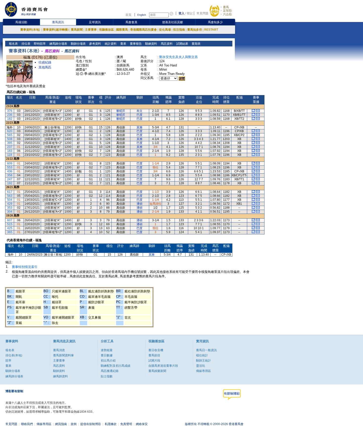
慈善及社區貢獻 (172, 22)
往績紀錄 (45, 62)
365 (9, 232)
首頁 (128, 15)
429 (9, 203)
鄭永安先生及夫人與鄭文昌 (178, 57)
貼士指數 (107, 376)
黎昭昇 (120, 111)
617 (9, 192)
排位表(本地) (13, 355)
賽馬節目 (154, 355)
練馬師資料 (60, 376)
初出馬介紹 (108, 360)
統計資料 (110, 43)
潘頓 (139, 203)
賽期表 (196, 43)
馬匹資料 (166, 43)
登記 (190, 13)
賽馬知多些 (194, 29)
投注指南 (179, 29)
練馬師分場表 (58, 43)
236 (9, 115)
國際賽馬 (122, 29)
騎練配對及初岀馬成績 (115, 365)
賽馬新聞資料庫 (63, 355)
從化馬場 (165, 29)
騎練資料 (150, 43)
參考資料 (94, 43)
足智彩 (227, 10)
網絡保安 (142, 424)
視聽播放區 (106, 29)
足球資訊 (95, 22)
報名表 (13, 43)
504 (9, 200)
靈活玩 (200, 365)
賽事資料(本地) (30, 29)
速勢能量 (107, 350)
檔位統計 (202, 355)
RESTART (211, 29)
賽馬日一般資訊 (206, 350)
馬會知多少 (215, 22)
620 (9, 131)
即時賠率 (39, 43)
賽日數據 (107, 355)
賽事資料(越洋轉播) (56, 29)
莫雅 (139, 127)
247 (9, 179)
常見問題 (202, 13)
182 (9, 119)
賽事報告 (135, 43)
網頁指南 (61, 424)
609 (9, 163)
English (141, 14)
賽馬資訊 (58, 22)
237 (9, 147)
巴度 (139, 115)
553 (9, 167)
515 (9, 224)
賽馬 (226, 7)
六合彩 (227, 14)
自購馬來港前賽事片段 (163, 365)
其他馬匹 (45, 67)
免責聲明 (126, 424)
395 (9, 143)
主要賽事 (91, 29)
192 (9, 183)
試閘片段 (154, 360)
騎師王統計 (203, 360)
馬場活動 (21, 22)
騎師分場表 (78, 43)
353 (9, 207)
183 (9, 151)
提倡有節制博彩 (90, 424)
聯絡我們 (27, 424)
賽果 (123, 43)
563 (9, 196)
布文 (139, 111)
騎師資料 (59, 371)
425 (9, 228)
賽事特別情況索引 (25, 267)
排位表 (25, 43)
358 (9, 175)
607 (9, 220)
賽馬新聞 (77, 29)
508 (9, 139)
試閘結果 (182, 43)
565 (9, 135)
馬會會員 (131, 22)
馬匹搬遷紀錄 (110, 371)
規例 (74, 424)
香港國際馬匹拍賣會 (143, 29)
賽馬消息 (59, 350)
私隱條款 (111, 424)
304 (9, 211)
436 (9, 171)
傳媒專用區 (203, 371)
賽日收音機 (155, 350)
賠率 (8, 360)
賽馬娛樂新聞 (157, 371)
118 (9, 155)
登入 (181, 13)
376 (9, 111)
